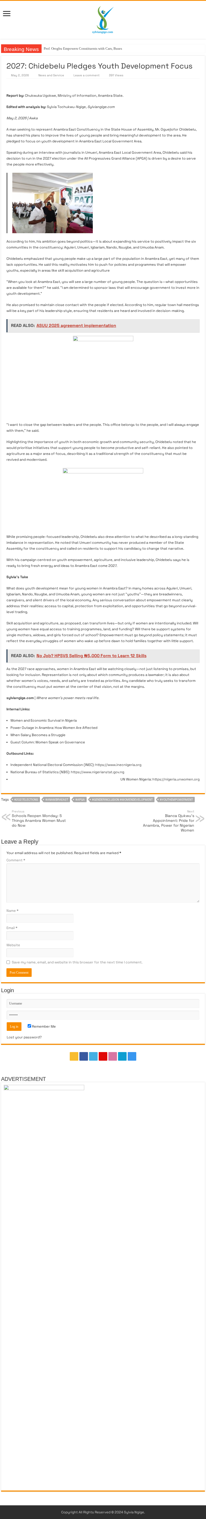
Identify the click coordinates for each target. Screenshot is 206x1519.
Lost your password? (24, 1037)
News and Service (51, 75)
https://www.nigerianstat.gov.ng (97, 772)
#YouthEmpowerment (176, 799)
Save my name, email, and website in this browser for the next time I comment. (77, 962)
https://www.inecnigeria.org (118, 764)
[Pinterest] (103, 1056)
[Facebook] (83, 1056)
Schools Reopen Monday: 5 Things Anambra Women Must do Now (39, 818)
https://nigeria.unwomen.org (176, 779)
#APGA (80, 799)
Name (12, 910)
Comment (15, 860)
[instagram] (132, 1056)
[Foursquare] (122, 1056)
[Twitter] (93, 1056)
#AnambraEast (56, 799)
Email (11, 928)
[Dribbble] (112, 1056)
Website (13, 945)
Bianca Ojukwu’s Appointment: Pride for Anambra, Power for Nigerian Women (168, 821)
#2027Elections (26, 799)
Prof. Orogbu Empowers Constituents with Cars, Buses (83, 48)
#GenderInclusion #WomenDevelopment (122, 799)
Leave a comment (86, 75)
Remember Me (43, 1026)
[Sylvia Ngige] (103, 18)
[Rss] (74, 1056)
